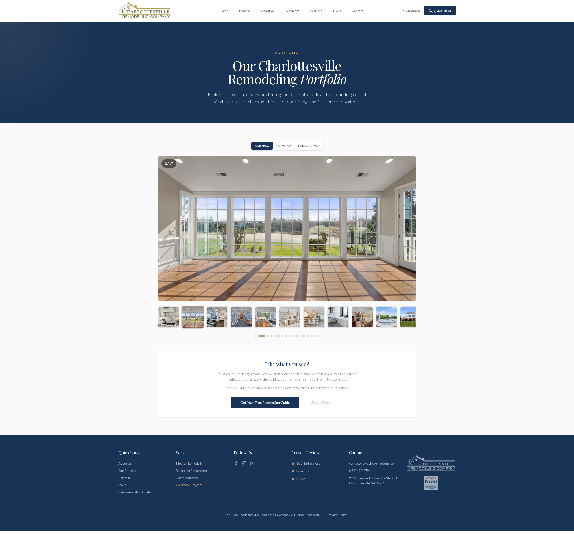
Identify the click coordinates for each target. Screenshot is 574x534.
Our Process (127, 470)
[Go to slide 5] (275, 336)
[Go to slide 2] (261, 336)
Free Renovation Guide (134, 492)
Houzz (300, 478)
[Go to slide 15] (311, 336)
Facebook (303, 471)
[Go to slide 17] (318, 336)
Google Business (308, 463)
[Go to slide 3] (268, 336)
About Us (268, 11)
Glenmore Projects (189, 485)
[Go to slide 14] (308, 336)
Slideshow (262, 146)
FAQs (337, 11)
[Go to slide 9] (290, 336)
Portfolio (316, 11)
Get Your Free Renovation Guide (265, 402)
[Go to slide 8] (286, 336)
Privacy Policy (337, 515)
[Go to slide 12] (300, 336)
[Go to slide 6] (279, 336)
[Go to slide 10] (293, 336)
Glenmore (292, 11)
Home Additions (187, 478)
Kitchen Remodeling (190, 463)
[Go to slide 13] (304, 336)
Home (224, 11)
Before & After (308, 146)
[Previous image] (166, 228)
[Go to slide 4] (272, 336)
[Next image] (407, 228)
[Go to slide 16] (315, 336)
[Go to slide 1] (256, 336)
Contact (357, 11)
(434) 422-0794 (440, 11)
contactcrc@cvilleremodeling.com (372, 463)
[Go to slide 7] (282, 336)
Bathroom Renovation (191, 470)
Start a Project (322, 402)
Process (244, 11)
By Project (283, 146)
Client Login (413, 10)
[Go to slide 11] (297, 336)
